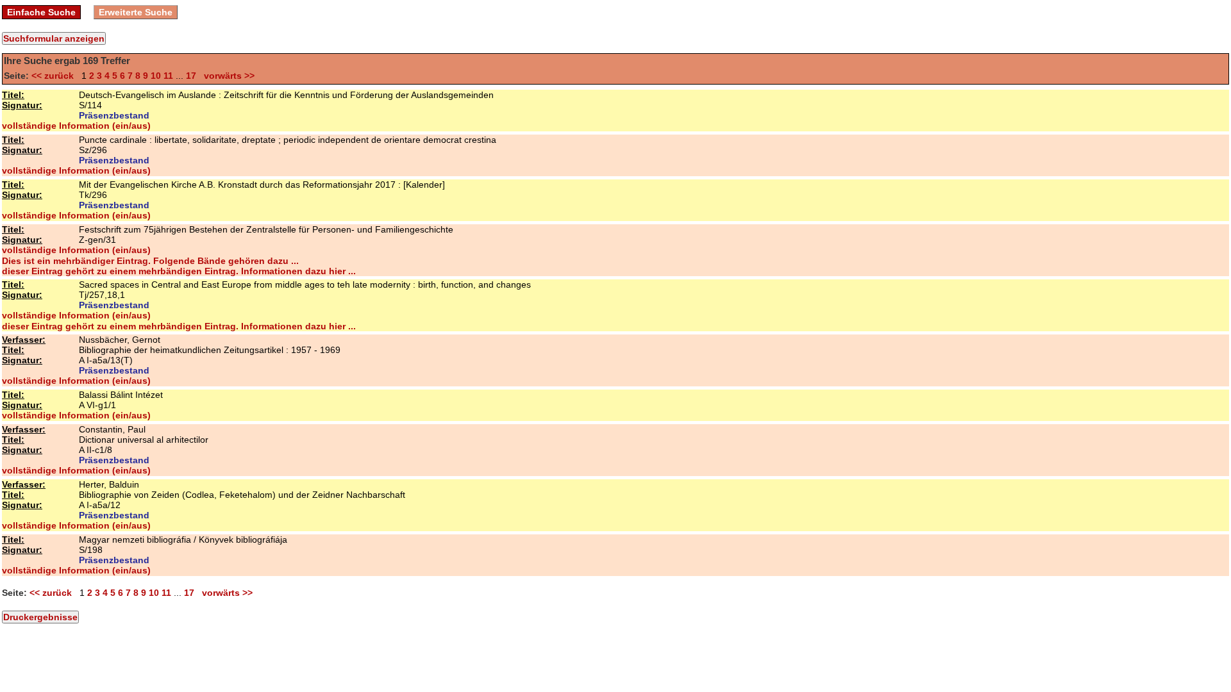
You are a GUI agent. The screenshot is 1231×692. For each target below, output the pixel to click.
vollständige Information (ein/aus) (76, 125)
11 (168, 75)
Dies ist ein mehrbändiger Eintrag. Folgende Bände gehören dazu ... (150, 261)
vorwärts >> (227, 75)
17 (191, 75)
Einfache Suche (41, 12)
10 (156, 75)
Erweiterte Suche (135, 12)
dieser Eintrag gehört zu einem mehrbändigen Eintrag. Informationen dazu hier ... (179, 271)
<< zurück (55, 75)
